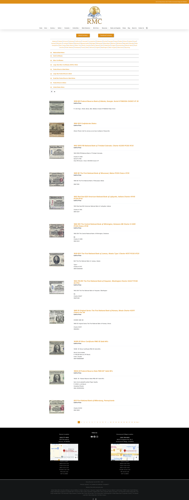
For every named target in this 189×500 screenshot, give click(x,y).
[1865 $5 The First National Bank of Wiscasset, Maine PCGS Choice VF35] (56, 173)
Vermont (91, 47)
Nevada (131, 43)
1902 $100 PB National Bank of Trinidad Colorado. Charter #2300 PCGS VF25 (103, 146)
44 (121, 422)
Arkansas (71, 41)
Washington (104, 47)
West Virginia (112, 47)
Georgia (110, 41)
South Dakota (69, 47)
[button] (147, 28)
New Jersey (62, 45)
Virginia (97, 47)
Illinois (125, 41)
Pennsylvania (120, 45)
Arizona (65, 41)
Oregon (113, 45)
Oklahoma (107, 45)
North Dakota (95, 45)
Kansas (53, 43)
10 (102, 422)
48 (132, 422)
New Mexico (70, 45)
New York (78, 45)
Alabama (54, 41)
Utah (87, 47)
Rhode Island (129, 45)
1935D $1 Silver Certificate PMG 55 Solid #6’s (91, 341)
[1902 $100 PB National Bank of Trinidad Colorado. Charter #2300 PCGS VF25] (56, 145)
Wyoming (127, 47)
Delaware (99, 41)
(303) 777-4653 (64, 437)
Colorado (84, 41)
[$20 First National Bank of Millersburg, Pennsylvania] (56, 400)
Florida (105, 41)
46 (126, 422)
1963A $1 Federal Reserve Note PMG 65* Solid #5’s (93, 371)
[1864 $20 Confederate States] (56, 123)
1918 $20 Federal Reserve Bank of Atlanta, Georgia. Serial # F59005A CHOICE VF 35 (106, 101)
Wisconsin (120, 47)
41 (113, 422)
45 (124, 422)
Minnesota (99, 43)
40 (110, 422)
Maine (71, 43)
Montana (119, 43)
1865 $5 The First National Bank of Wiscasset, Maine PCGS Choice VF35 (101, 173)
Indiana (130, 41)
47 (129, 422)
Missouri (113, 43)
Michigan (92, 43)
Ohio (102, 45)
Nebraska (125, 43)
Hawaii (116, 41)
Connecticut (92, 41)
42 (116, 422)
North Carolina (86, 45)
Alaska (60, 41)
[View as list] (54, 91)
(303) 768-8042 (124, 437)
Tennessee (77, 47)
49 (134, 422)
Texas (82, 47)
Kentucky (59, 43)
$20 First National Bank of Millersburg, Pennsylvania (94, 401)
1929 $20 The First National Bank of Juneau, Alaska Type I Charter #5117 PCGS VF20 (106, 253)
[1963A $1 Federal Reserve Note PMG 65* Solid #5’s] (56, 371)
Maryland (76, 43)
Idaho (120, 41)
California (78, 41)
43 (118, 422)
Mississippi (106, 43)
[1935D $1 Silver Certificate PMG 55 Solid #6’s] (56, 341)
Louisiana (65, 43)
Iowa (134, 41)
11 (105, 422)
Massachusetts (85, 43)
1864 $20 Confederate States (85, 123)
